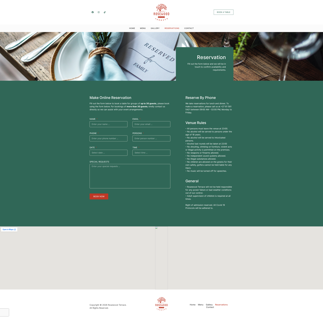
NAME (93, 119)
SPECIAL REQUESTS (99, 162)
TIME (135, 147)
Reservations (172, 28)
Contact (189, 28)
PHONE (93, 133)
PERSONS (137, 133)
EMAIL (135, 119)
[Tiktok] (105, 12)
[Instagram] (99, 12)
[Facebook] (93, 12)
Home (132, 28)
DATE (92, 147)
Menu (143, 28)
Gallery (155, 28)
